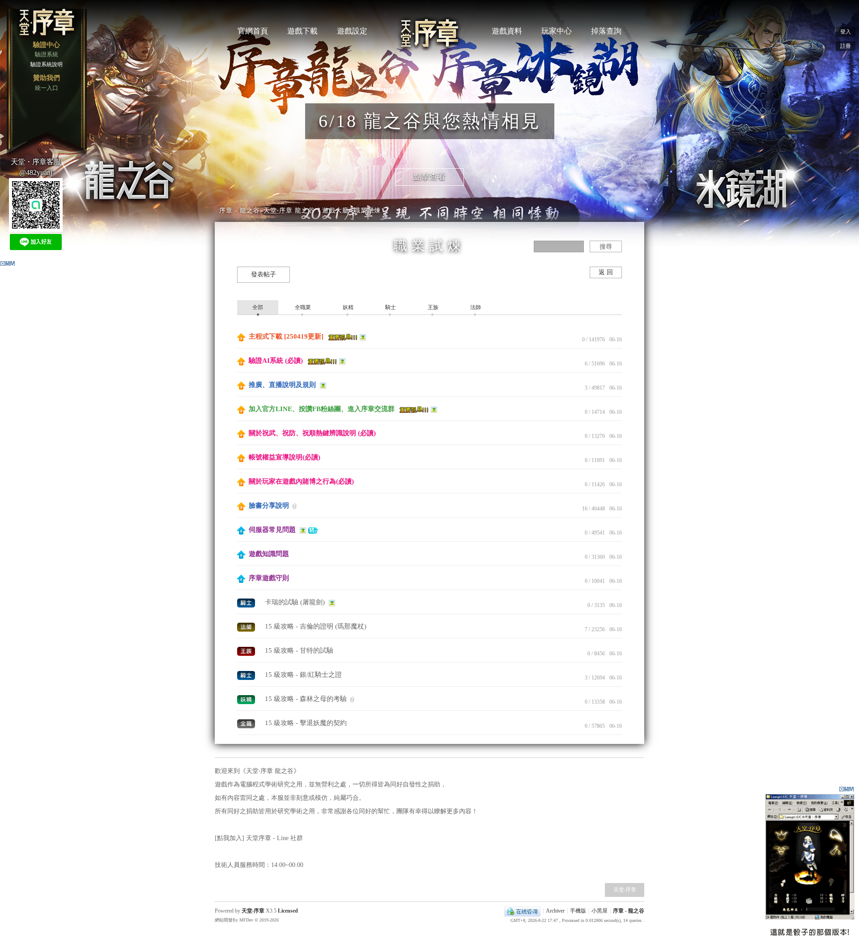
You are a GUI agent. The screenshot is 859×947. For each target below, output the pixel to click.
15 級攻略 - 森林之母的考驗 (306, 698)
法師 (475, 307)
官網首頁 (253, 31)
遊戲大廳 (335, 210)
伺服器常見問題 (272, 529)
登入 (845, 32)
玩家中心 (556, 31)
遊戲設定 (352, 31)
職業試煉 (367, 210)
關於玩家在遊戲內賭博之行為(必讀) (300, 481)
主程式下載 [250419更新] (286, 336)
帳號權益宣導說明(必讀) (283, 457)
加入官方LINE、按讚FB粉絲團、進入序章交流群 (321, 408)
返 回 (606, 272)
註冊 (845, 46)
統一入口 (46, 88)
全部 (257, 307)
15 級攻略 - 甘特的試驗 (299, 650)
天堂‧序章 (624, 890)
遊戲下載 (302, 31)
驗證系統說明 (46, 64)
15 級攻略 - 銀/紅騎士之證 (303, 674)
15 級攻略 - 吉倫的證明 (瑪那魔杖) (315, 626)
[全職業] (247, 722)
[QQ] (522, 911)
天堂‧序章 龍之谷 (289, 210)
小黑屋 (599, 911)
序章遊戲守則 (268, 578)
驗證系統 (46, 54)
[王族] (247, 650)
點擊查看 (429, 176)
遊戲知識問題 (268, 553)
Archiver (555, 911)
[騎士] (247, 602)
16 (584, 508)
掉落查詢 (606, 31)
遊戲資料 (507, 31)
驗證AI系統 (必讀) (275, 360)
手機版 (578, 911)
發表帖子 (263, 274)
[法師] (247, 626)
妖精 (347, 307)
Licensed (287, 911)
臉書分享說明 (269, 505)
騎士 (390, 307)
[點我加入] (230, 838)
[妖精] (247, 698)
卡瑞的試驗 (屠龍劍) (295, 602)
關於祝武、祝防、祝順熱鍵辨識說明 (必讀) (311, 433)
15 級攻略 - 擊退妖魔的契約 (306, 722)
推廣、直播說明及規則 (282, 384)
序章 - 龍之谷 (239, 210)
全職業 (302, 307)
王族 (432, 307)
